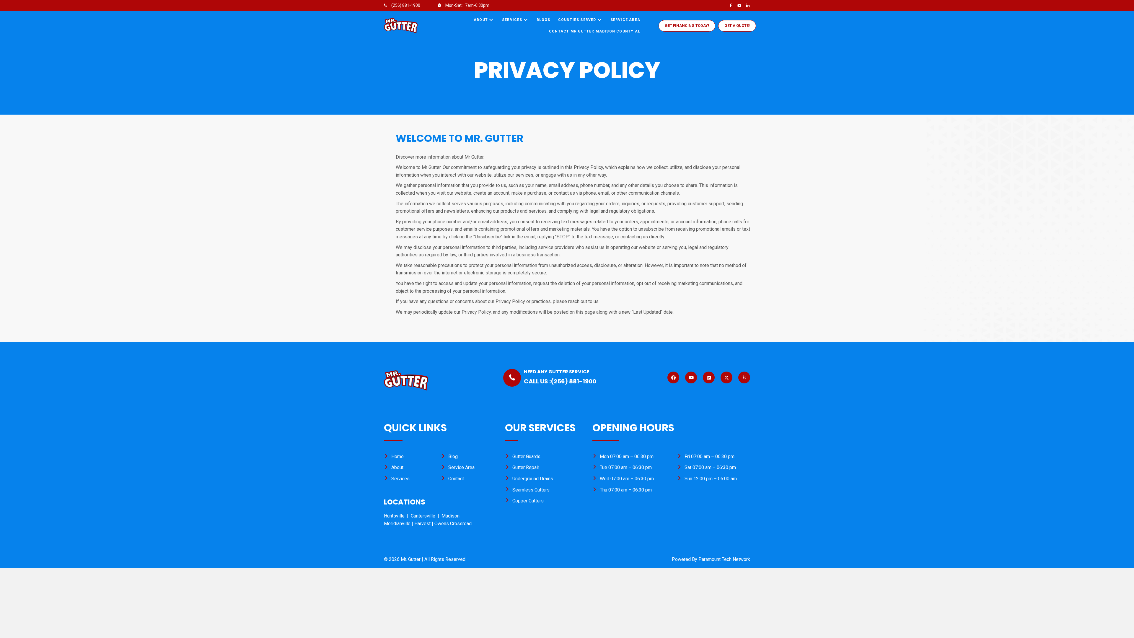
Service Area (461, 467)
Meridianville (397, 523)
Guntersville (424, 516)
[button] (687, 26)
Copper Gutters (528, 501)
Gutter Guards (526, 456)
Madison (450, 516)
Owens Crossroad (453, 523)
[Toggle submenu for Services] (525, 20)
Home (397, 456)
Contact (456, 478)
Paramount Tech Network (724, 559)
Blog (453, 456)
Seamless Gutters (531, 490)
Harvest (422, 523)
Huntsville (395, 516)
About (397, 467)
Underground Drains (532, 478)
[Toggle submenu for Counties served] (599, 20)
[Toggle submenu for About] (491, 20)
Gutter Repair (525, 467)
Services (400, 478)
